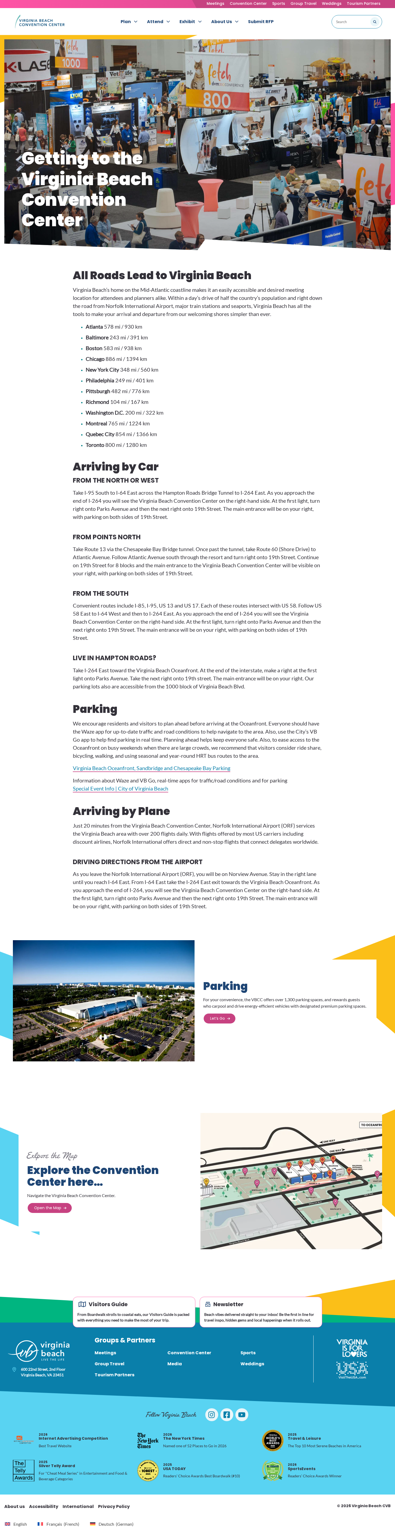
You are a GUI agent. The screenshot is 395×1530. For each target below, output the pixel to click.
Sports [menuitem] (248, 1353)
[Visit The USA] (352, 1370)
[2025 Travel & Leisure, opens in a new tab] (272, 1440)
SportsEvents (301, 1466)
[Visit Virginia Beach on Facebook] (226, 1414)
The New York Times (183, 1436)
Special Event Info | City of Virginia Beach (120, 788)
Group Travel (303, 3)
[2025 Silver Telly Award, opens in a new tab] (23, 1470)
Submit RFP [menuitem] (261, 22)
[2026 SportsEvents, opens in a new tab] (272, 1470)
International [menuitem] (78, 1506)
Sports (278, 3)
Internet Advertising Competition (73, 1436)
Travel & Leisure (304, 1436)
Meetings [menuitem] (105, 1353)
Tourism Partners (363, 3)
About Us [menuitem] (221, 22)
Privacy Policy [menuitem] (114, 1506)
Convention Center (248, 3)
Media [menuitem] (174, 1364)
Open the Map (47, 1208)
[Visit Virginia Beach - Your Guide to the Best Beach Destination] (39, 1351)
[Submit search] (374, 21)
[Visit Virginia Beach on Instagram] (211, 1414)
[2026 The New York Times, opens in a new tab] (148, 1440)
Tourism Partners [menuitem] (114, 1375)
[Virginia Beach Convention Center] (40, 21)
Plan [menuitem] (126, 22)
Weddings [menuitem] (252, 1364)
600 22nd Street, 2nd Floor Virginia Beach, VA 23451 (43, 1372)
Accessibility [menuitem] (43, 1506)
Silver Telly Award (57, 1464)
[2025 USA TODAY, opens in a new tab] (148, 1470)
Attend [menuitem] (155, 22)
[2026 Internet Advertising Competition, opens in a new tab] (23, 1440)
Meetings (215, 3)
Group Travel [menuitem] (109, 1364)
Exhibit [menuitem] (187, 22)
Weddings (332, 3)
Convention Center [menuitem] (189, 1353)
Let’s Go (217, 1018)
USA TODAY (174, 1466)
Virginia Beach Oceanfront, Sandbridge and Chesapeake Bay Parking (151, 768)
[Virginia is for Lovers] (352, 1348)
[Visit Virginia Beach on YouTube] (241, 1414)
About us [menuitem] (14, 1506)
